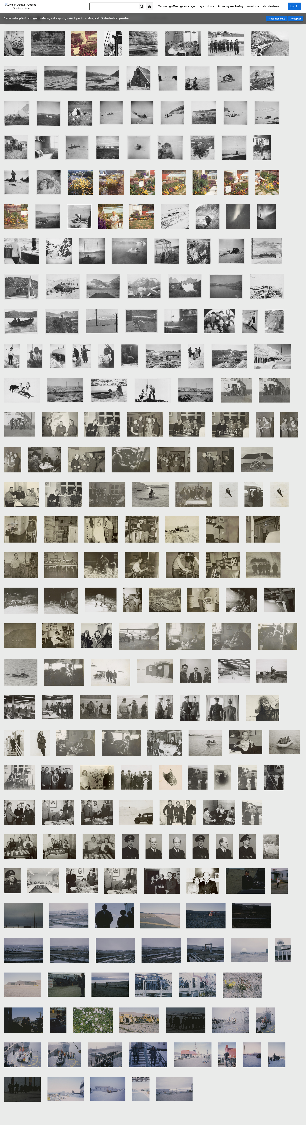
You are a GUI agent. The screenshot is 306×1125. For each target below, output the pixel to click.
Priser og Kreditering (230, 6)
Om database (271, 6)
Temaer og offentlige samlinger (177, 6)
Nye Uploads (207, 6)
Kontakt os (253, 6)
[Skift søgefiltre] (149, 6)
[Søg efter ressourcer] (141, 6)
